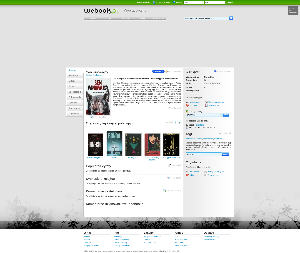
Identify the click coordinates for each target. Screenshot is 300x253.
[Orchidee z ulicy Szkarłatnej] (152, 155)
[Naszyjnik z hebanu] (171, 155)
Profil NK (87, 243)
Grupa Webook (180, 240)
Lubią (191, 175)
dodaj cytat (175, 165)
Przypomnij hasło (163, 2)
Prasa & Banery (120, 243)
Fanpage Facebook (92, 246)
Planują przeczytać (216, 172)
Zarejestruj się (143, 2)
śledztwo (218, 139)
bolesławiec (208, 139)
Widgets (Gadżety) (212, 237)
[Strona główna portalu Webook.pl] (101, 10)
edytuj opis (175, 108)
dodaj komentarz (173, 190)
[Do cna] (114, 155)
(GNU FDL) (166, 251)
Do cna (114, 158)
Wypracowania (135, 10)
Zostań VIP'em (150, 243)
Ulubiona (193, 105)
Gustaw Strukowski (94, 75)
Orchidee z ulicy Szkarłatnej (152, 159)
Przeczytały (194, 172)
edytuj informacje (223, 71)
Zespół (87, 240)
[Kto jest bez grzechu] (95, 155)
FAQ (176, 237)
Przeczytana (194, 102)
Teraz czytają (213, 175)
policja (199, 139)
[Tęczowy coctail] (133, 155)
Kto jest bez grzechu (95, 158)
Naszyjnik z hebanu (171, 158)
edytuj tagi (226, 133)
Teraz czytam (213, 105)
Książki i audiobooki (152, 237)
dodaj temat (175, 178)
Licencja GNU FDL (122, 246)
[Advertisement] (150, 44)
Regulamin (178, 243)
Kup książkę (158, 71)
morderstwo (191, 139)
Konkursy (118, 237)
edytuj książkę (174, 71)
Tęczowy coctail (133, 158)
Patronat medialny (121, 240)
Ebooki (147, 240)
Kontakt (87, 237)
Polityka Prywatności (182, 246)
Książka (72, 70)
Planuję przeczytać (216, 102)
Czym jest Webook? (293, 10)
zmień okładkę (99, 117)
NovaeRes (199, 125)
